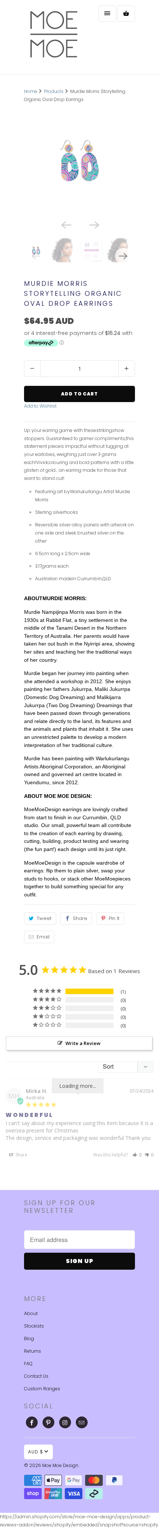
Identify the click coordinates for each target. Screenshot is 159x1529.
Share (80, 918)
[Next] (93, 224)
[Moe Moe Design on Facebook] (32, 1422)
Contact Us (36, 1376)
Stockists (34, 1326)
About (31, 1313)
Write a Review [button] (83, 1043)
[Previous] (65, 224)
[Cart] (126, 14)
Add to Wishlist (40, 406)
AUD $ (35, 1452)
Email (43, 936)
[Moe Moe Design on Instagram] (65, 1422)
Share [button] (20, 1155)
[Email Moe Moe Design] (82, 1422)
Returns (32, 1351)
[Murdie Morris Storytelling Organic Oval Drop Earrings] (79, 160)
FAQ (28, 1363)
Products (54, 91)
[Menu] (107, 14)
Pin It (114, 918)
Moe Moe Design (60, 1465)
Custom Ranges (42, 1389)
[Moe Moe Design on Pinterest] (48, 1422)
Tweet (44, 918)
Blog (29, 1338)
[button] (137, 1155)
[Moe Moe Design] (53, 37)
